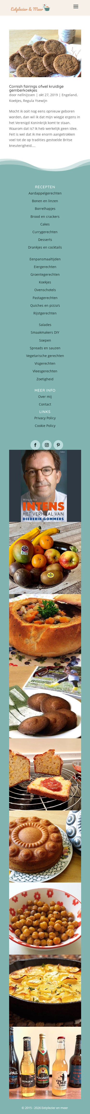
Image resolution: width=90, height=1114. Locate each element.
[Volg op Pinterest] (58, 445)
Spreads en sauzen (45, 348)
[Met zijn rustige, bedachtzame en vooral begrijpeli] (45, 486)
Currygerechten (45, 232)
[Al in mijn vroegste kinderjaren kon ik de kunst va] (45, 846)
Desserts (45, 239)
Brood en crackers (45, 216)
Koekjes (15, 100)
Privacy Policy (45, 418)
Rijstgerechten (45, 313)
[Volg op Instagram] (47, 445)
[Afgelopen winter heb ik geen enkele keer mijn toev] (45, 630)
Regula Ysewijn (35, 100)
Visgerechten (45, 363)
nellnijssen (26, 95)
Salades (45, 324)
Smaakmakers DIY (45, 332)
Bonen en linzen (45, 201)
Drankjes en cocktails (45, 247)
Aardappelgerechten (45, 193)
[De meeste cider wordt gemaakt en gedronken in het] (45, 1063)
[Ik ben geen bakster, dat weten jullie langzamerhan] (45, 702)
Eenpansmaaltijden (45, 259)
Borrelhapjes (45, 208)
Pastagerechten (45, 297)
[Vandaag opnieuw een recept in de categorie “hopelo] (45, 918)
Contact (45, 404)
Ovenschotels (45, 290)
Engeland (69, 95)
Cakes (45, 224)
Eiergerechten (45, 266)
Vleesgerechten (45, 371)
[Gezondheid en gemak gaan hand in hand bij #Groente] (45, 558)
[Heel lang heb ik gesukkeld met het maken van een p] (45, 991)
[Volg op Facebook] (35, 445)
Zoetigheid (45, 379)
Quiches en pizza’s (45, 305)
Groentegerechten (45, 274)
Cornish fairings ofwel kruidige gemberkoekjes (36, 88)
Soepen (45, 340)
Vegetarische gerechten (45, 355)
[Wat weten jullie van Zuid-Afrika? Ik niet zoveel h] (45, 774)
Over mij (45, 396)
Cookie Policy (45, 425)
